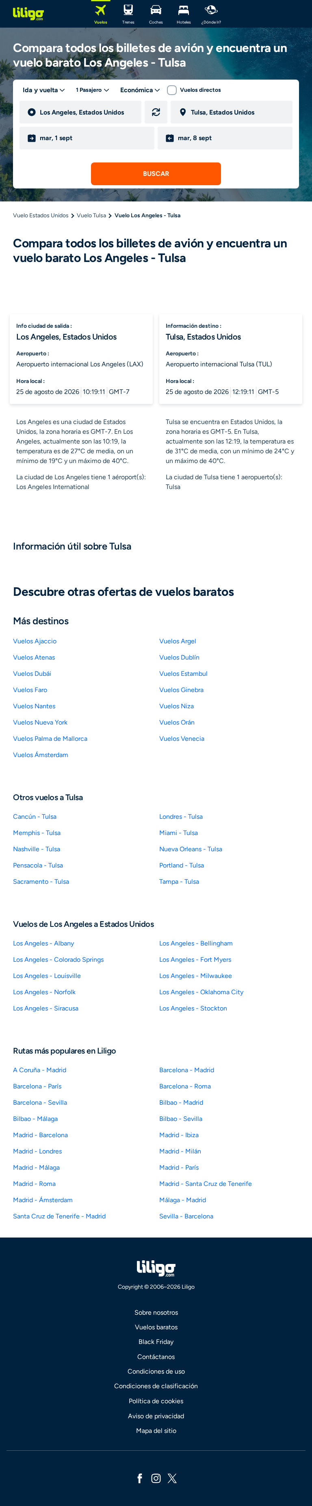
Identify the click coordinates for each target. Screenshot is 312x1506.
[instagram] (156, 1478)
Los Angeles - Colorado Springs (58, 959)
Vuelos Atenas (34, 657)
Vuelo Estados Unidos (41, 215)
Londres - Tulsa (181, 816)
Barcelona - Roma (185, 1086)
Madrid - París (179, 1167)
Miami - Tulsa (178, 833)
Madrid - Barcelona (40, 1135)
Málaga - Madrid (182, 1200)
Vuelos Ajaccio (34, 641)
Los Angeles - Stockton (193, 1008)
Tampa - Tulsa (179, 881)
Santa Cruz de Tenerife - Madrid (59, 1216)
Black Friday (156, 1342)
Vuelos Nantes (34, 706)
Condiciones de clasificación (156, 1386)
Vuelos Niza (176, 706)
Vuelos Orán (177, 722)
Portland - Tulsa (181, 865)
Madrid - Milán (180, 1151)
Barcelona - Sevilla (40, 1102)
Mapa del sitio (156, 1431)
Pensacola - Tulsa (38, 865)
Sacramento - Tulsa (41, 881)
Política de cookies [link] (156, 1401)
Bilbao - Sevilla (180, 1119)
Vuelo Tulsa (91, 215)
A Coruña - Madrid (39, 1070)
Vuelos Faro (30, 690)
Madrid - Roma (34, 1184)
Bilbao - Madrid (181, 1102)
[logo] (28, 14)
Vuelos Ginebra (181, 690)
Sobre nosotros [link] (156, 1312)
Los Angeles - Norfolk (44, 992)
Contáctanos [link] (156, 1357)
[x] (172, 1478)
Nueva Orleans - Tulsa (190, 849)
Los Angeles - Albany (43, 943)
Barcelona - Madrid (186, 1070)
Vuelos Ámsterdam (40, 755)
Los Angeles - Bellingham (196, 943)
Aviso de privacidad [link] (156, 1416)
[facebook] (140, 1478)
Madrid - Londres (37, 1151)
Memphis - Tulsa (37, 833)
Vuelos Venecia (181, 738)
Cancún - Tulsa (34, 816)
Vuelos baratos (156, 1327)
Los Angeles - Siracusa (45, 1008)
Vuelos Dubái (32, 673)
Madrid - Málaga (36, 1167)
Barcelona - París (37, 1086)
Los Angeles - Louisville (47, 976)
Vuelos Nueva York (40, 722)
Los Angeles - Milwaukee (195, 976)
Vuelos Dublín (179, 657)
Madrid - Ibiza (179, 1135)
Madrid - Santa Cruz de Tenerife (205, 1184)
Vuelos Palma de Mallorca (50, 738)
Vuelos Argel (177, 641)
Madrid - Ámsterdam (43, 1200)
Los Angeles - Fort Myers (195, 959)
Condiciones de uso (156, 1371)
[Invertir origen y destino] (156, 112)
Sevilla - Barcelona (186, 1216)
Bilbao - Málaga (35, 1119)
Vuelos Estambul (183, 673)
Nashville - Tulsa (36, 849)
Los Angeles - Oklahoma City (201, 992)
